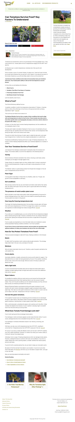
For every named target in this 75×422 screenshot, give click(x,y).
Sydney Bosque (9, 21)
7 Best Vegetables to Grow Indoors (15, 364)
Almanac (18, 349)
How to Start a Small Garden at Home (16, 362)
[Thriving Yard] (9, 3)
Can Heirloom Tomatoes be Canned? (16, 360)
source (17, 110)
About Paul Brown (62, 406)
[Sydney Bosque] (8, 54)
